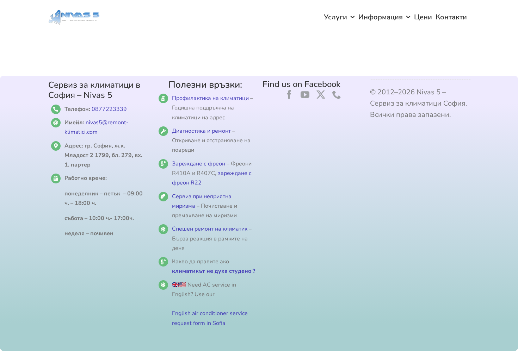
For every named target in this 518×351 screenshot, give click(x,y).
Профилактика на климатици (210, 98)
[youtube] (305, 94)
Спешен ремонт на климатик (209, 229)
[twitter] (320, 94)
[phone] (336, 94)
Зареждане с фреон (198, 164)
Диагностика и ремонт (202, 131)
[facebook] (289, 94)
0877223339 (109, 109)
